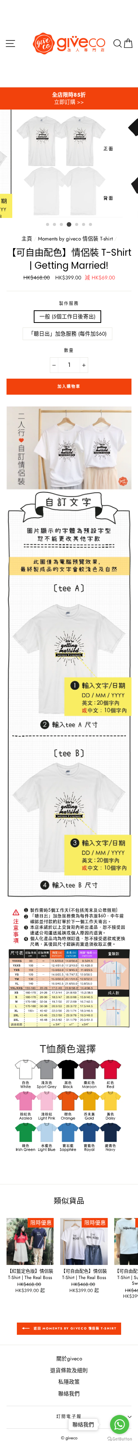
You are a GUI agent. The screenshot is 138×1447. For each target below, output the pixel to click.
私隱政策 (69, 1382)
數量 (69, 350)
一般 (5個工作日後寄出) (67, 316)
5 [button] (77, 225)
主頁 (26, 238)
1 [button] (48, 225)
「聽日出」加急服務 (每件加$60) (67, 333)
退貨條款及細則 (69, 1370)
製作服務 (69, 303)
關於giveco (69, 1358)
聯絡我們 (69, 1393)
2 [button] (55, 225)
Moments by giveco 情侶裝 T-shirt (75, 238)
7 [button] (91, 225)
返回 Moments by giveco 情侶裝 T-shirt (75, 1328)
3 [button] (62, 225)
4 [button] (69, 224)
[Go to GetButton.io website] (119, 1439)
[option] (69, 98)
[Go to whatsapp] (119, 1424)
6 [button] (84, 225)
